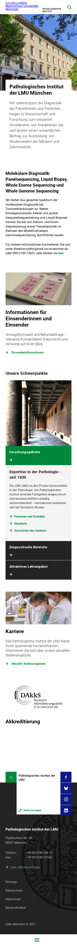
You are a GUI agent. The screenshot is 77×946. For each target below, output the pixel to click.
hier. (61, 253)
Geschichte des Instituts (30, 530)
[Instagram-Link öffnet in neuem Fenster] (65, 799)
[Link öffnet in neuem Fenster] (39, 793)
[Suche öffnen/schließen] (69, 7)
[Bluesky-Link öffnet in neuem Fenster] (65, 788)
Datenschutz (14, 890)
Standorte (20, 523)
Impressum (13, 899)
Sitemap (11, 882)
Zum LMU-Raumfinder (25, 867)
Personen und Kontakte (29, 516)
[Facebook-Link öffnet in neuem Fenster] (65, 777)
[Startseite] (11, 777)
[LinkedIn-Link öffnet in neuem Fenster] (65, 810)
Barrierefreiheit (16, 908)
